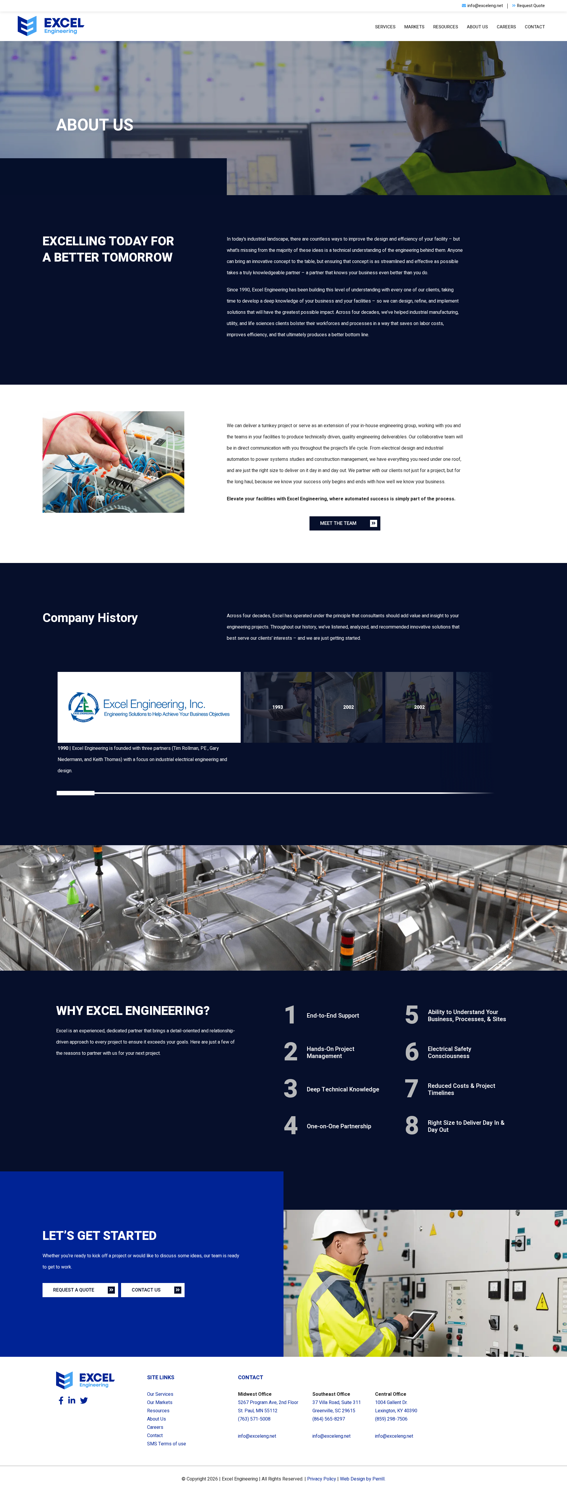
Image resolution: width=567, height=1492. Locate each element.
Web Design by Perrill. (362, 1479)
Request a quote (73, 1290)
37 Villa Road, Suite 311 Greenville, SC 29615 (336, 1406)
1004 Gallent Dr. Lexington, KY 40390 (396, 1406)
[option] (149, 724)
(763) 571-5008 (254, 1419)
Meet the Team (338, 523)
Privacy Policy (321, 1479)
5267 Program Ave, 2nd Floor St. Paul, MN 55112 (268, 1406)
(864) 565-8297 (328, 1419)
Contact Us (146, 1290)
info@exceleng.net (257, 1436)
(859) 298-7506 (391, 1419)
